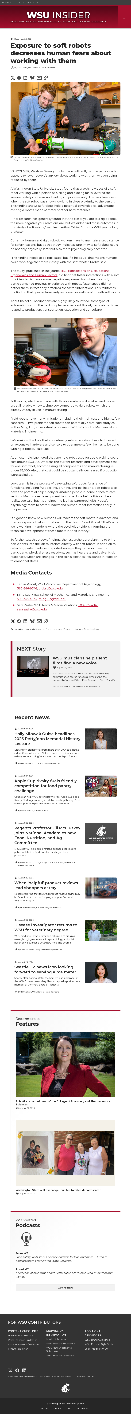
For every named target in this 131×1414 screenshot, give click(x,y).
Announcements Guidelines (23, 1344)
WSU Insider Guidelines (21, 1335)
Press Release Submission (61, 1343)
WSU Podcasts (65, 1288)
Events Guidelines (18, 1349)
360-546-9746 (27, 588)
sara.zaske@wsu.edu (32, 609)
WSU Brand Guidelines (97, 1339)
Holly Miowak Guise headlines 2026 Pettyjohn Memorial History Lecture (47, 738)
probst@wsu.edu (51, 588)
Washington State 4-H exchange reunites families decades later (58, 1190)
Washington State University (20, 2)
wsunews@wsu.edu (86, 1376)
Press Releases (53, 629)
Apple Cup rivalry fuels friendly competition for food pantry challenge (45, 786)
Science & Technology (87, 629)
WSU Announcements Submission (59, 1349)
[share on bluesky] (32, 78)
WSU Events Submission (60, 1355)
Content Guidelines (23, 1331)
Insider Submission (56, 1339)
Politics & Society (34, 629)
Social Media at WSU (96, 1348)
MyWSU (68, 1408)
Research (68, 629)
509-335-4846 (88, 605)
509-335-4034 (27, 599)
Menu (124, 17)
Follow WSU (83, 1408)
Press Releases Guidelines (22, 1340)
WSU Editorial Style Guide (99, 1344)
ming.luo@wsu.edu (52, 599)
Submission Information (56, 1332)
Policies (56, 1408)
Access (45, 1408)
